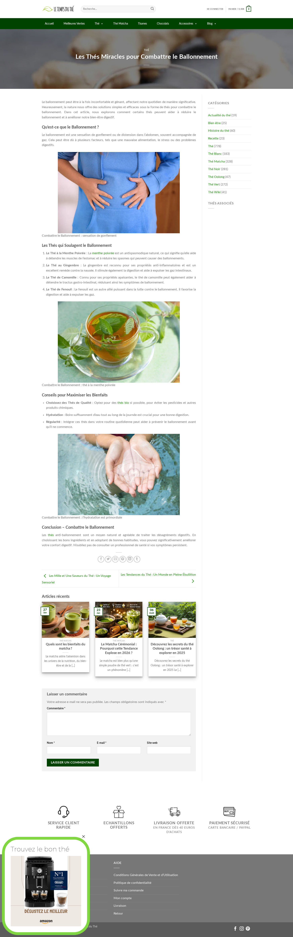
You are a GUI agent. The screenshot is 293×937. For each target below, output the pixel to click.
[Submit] (152, 9)
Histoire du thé (218, 130)
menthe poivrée (103, 253)
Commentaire (56, 708)
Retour (118, 913)
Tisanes (142, 23)
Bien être (214, 123)
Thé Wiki (214, 192)
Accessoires (186, 23)
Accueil (49, 23)
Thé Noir (214, 169)
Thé (97, 23)
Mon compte (123, 898)
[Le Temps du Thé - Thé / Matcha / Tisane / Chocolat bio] (58, 9)
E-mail (101, 742)
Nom (51, 742)
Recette (213, 138)
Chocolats (163, 23)
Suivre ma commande (129, 890)
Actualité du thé (219, 115)
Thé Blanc (215, 153)
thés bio (123, 402)
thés (51, 535)
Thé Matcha (120, 23)
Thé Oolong (216, 176)
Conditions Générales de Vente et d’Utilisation (146, 875)
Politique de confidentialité (132, 882)
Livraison (120, 905)
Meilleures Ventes (74, 23)
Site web (152, 742)
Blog (209, 23)
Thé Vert (214, 184)
